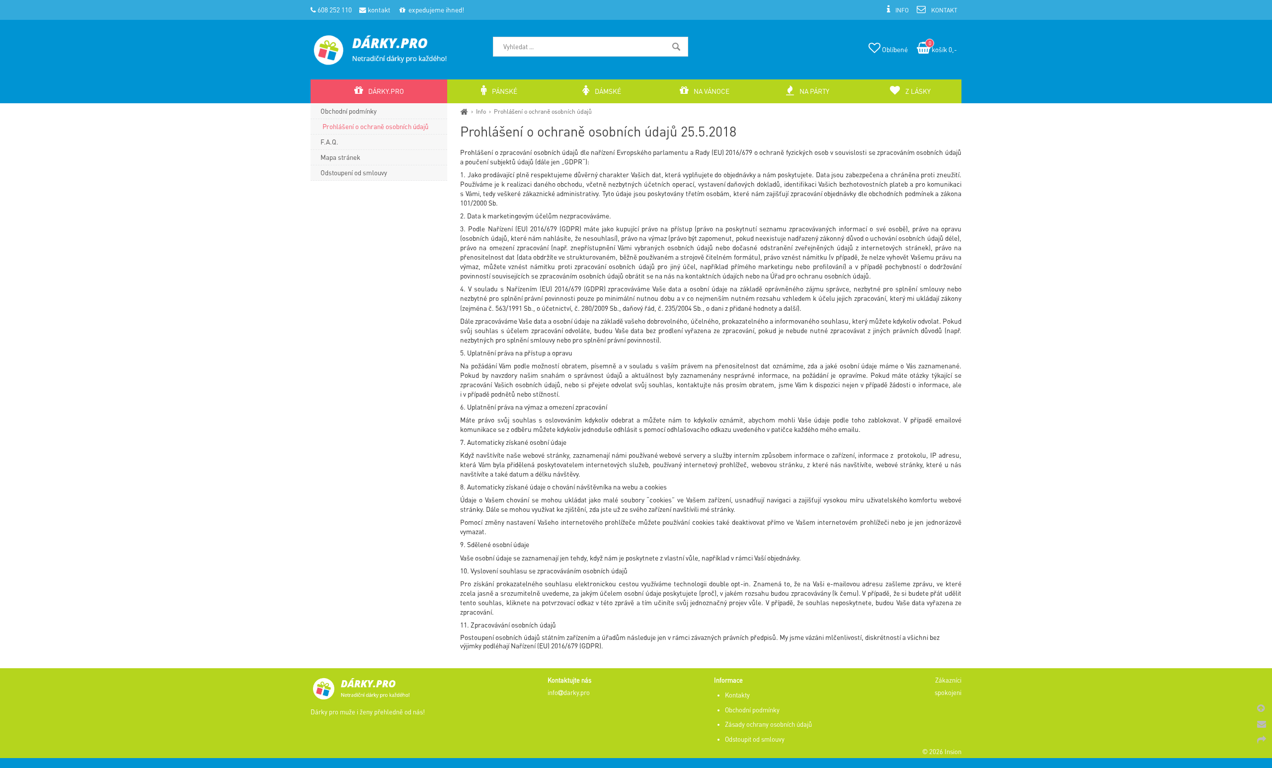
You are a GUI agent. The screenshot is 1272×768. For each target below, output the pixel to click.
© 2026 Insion (941, 752)
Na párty (813, 91)
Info (481, 111)
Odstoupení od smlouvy (353, 172)
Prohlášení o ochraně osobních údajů (543, 111)
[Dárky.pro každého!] (464, 111)
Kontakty (737, 695)
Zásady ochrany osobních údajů (768, 724)
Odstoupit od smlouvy (755, 739)
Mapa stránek (340, 157)
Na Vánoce (710, 91)
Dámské (607, 91)
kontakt (378, 9)
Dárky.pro (385, 91)
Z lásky (917, 91)
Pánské (503, 91)
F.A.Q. (329, 142)
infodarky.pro (569, 693)
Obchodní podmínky (348, 111)
